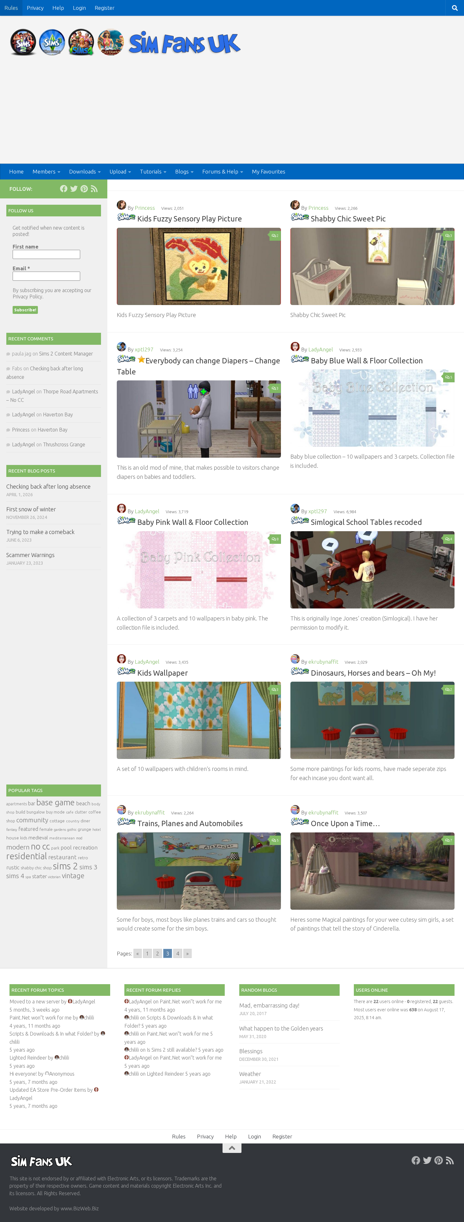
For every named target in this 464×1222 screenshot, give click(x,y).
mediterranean (62, 838)
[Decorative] (126, 218)
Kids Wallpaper (162, 673)
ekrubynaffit (323, 662)
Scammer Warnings (30, 555)
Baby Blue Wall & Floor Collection (367, 360)
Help (58, 8)
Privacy (35, 8)
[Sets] (299, 360)
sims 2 (65, 866)
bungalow (36, 812)
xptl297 (144, 349)
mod (79, 838)
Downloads (82, 171)
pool (66, 847)
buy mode (55, 812)
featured (28, 829)
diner (85, 821)
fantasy (11, 829)
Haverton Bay (58, 414)
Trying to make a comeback (40, 532)
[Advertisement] (232, 116)
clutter (81, 812)
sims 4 (15, 875)
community (32, 820)
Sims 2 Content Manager (66, 353)
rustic (13, 867)
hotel (96, 829)
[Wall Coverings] (126, 673)
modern (18, 847)
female (46, 829)
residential (26, 856)
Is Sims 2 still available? (172, 1050)
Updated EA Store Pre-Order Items (47, 1090)
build (20, 811)
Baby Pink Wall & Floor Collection (192, 522)
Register (105, 8)
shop (47, 868)
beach (83, 803)
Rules (11, 8)
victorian (54, 877)
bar (31, 803)
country (72, 821)
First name (26, 247)
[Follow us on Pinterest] (84, 188)
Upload (118, 171)
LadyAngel (320, 349)
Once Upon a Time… (345, 823)
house (12, 837)
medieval (38, 837)
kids (23, 838)
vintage (73, 875)
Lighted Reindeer (28, 1057)
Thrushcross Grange (64, 444)
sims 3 (89, 867)
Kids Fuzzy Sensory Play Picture (189, 218)
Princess (145, 208)
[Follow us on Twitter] (74, 188)
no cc (40, 846)
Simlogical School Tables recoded (366, 522)
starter (39, 876)
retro (83, 857)
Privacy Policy (27, 296)
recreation (85, 847)
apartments (16, 804)
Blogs (182, 171)
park (55, 848)
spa (28, 877)
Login (79, 8)
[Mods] (126, 360)
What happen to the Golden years (281, 1028)
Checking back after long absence (48, 486)
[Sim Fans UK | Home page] (126, 42)
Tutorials (151, 171)
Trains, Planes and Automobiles (190, 823)
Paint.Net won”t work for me (40, 1017)
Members (44, 171)
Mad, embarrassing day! (269, 1005)
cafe (70, 812)
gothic (71, 829)
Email (21, 268)
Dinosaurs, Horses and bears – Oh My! (373, 673)
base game (55, 802)
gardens (60, 829)
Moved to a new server (34, 1001)
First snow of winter (31, 509)
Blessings (251, 1051)
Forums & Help (220, 171)
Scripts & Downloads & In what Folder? (51, 1034)
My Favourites (268, 171)
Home (16, 171)
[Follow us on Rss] (94, 188)
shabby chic (31, 868)
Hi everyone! (23, 1074)
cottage (57, 820)
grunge (84, 829)
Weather (250, 1074)
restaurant (62, 857)
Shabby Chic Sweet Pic (348, 218)
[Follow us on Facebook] (64, 188)
